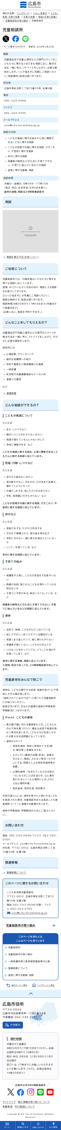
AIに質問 (53, 1127)
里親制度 (11, 393)
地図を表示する (21, 257)
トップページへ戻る (46, 985)
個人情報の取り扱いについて (34, 1102)
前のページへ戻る (19, 985)
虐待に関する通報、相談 (21, 975)
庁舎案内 (15, 1025)
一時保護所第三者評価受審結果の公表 (29, 961)
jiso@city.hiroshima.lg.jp (29, 913)
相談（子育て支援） (48, 17)
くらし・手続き (40, 13)
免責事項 (8, 1106)
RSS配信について (25, 1106)
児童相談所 (14, 947)
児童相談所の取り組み (16, 21)
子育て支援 (29, 17)
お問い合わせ (38, 1127)
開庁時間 (16, 1039)
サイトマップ (9, 1102)
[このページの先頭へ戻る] (30, 994)
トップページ (23, 13)
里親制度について (16, 872)
